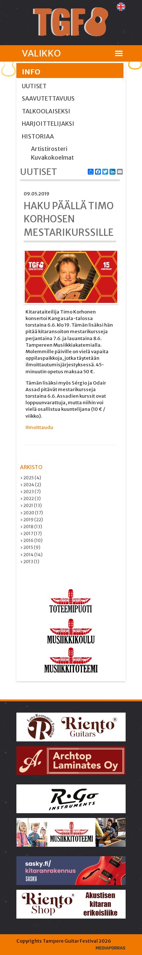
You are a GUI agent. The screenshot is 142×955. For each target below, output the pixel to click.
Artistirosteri (49, 148)
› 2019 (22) (31, 519)
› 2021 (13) (31, 505)
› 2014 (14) (31, 554)
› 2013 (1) (29, 561)
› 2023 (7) (30, 491)
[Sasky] (71, 870)
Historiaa (38, 136)
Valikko (41, 53)
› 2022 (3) (30, 498)
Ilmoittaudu (39, 427)
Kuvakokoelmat (52, 157)
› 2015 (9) (30, 547)
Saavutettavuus (48, 98)
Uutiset (34, 86)
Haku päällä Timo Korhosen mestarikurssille (69, 219)
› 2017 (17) (31, 533)
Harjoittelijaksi (48, 123)
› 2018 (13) (31, 526)
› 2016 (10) (31, 540)
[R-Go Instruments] (71, 798)
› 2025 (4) (30, 477)
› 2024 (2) (30, 484)
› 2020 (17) (31, 512)
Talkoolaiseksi (46, 111)
